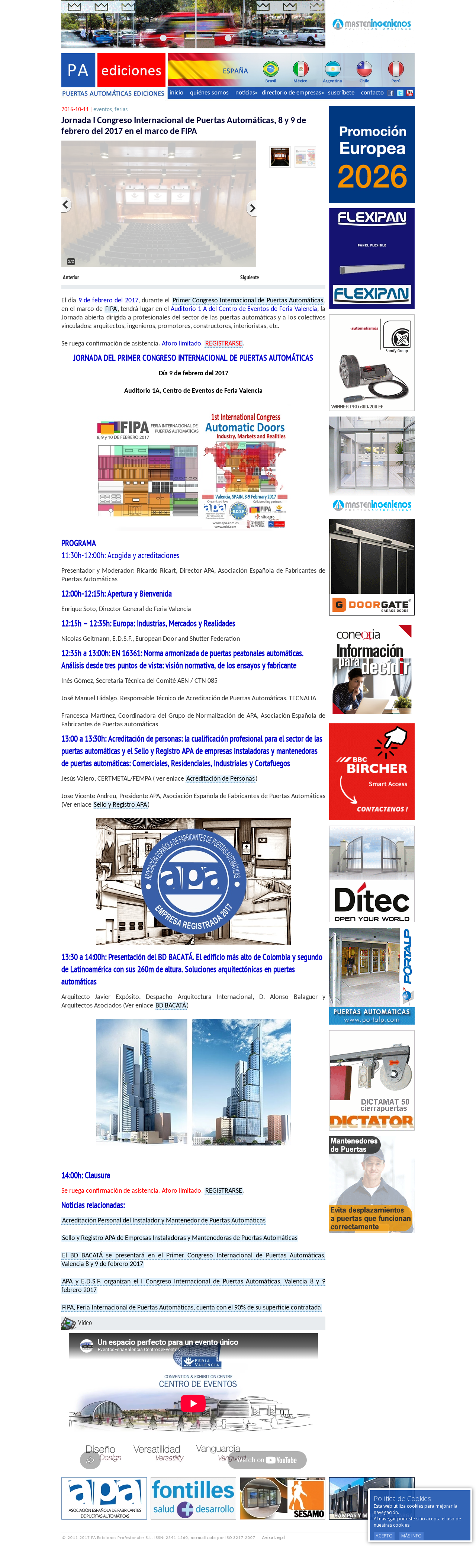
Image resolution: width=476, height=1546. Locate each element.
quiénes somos (209, 93)
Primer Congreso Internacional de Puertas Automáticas (248, 300)
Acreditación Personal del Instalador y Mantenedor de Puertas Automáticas (164, 1220)
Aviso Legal (273, 1538)
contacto (372, 93)
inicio (176, 93)
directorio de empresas (291, 93)
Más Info (411, 1536)
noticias (245, 93)
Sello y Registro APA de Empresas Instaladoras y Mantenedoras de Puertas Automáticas (180, 1238)
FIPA (111, 309)
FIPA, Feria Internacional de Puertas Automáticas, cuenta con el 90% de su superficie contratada (191, 1307)
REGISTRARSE (223, 1191)
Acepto (384, 1536)
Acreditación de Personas (220, 778)
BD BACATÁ (170, 1005)
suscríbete (341, 93)
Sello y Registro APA (120, 805)
